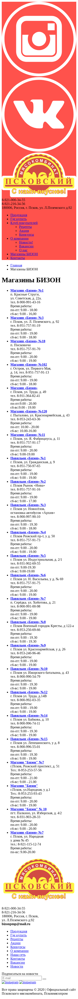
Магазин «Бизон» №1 (27, 290)
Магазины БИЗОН (24, 254)
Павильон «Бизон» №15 (28, 739)
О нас (23, 250)
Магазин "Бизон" (24, 786)
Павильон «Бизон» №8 (28, 622)
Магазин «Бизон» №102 (28, 364)
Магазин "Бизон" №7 (27, 762)
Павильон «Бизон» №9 (28, 645)
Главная (16, 265)
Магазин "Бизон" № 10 (28, 809)
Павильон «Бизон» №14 (28, 715)
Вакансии (26, 246)
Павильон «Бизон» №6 (28, 575)
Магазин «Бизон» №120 (28, 411)
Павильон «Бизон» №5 (28, 555)
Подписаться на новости (20, 974)
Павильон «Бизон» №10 (28, 669)
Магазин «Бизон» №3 (27, 318)
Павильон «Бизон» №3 (28, 505)
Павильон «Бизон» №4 (28, 532)
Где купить (18, 219)
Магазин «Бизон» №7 (27, 832)
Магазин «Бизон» (23, 388)
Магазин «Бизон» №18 (27, 341)
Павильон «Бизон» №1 (28, 458)
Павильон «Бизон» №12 (28, 692)
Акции (15, 943)
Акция (24, 230)
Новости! (26, 242)
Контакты (17, 258)
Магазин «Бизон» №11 (27, 435)
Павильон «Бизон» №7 (28, 598)
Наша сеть (18, 955)
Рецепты (25, 227)
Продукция (18, 215)
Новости (16, 966)
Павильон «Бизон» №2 (28, 481)
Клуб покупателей (24, 223)
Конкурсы (26, 234)
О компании (19, 238)
